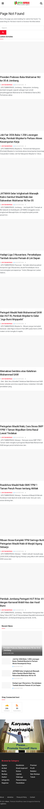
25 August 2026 (19, 323)
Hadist (4, 777)
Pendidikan (20, 783)
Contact (32, 797)
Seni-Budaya (35, 774)
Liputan (19, 774)
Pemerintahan (21, 780)
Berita (4, 771)
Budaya (4, 774)
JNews (7, 801)
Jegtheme (3, 804)
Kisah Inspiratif (22, 768)
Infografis (5, 780)
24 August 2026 (19, 551)
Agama (4, 765)
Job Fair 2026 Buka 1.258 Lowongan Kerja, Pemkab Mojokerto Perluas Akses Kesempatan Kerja (21, 138)
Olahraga (19, 777)
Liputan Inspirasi (7, 84)
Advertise (10, 797)
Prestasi (33, 765)
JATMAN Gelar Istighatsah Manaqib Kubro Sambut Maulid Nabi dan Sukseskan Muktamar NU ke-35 (19, 197)
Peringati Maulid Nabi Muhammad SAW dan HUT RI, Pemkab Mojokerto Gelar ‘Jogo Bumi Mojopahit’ (21, 316)
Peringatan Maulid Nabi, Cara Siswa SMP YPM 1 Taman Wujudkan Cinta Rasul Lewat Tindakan (21, 430)
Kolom (18, 771)
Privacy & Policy (22, 797)
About (2, 797)
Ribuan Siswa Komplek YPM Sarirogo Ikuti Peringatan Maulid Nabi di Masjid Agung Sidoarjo (22, 543)
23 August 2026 (19, 610)
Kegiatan (5, 783)
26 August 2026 (19, 204)
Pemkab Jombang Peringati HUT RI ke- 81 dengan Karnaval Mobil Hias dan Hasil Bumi (22, 602)
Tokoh (32, 777)
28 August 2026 (19, 84)
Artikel (4, 768)
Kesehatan (20, 765)
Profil (32, 768)
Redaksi (33, 771)
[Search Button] (3, 32)
